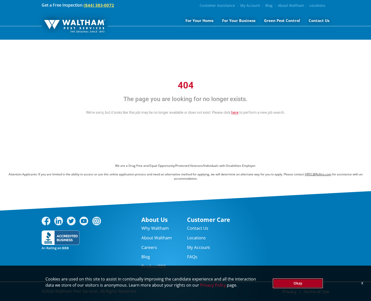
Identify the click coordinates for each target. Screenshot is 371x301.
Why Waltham (155, 228)
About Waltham (291, 5)
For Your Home (200, 20)
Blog (269, 5)
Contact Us (319, 20)
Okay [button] (298, 283)
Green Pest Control (282, 20)
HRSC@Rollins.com (318, 174)
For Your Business (238, 20)
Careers (149, 247)
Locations (317, 5)
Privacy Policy (213, 285)
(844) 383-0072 (99, 5)
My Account (250, 5)
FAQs (192, 257)
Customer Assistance (217, 5)
